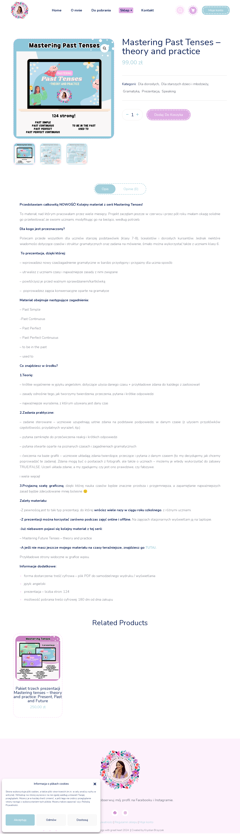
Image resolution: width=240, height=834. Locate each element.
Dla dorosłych (148, 84)
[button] (95, 784)
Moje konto (146, 822)
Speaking (169, 91)
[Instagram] (125, 813)
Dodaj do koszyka (168, 114)
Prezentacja (150, 91)
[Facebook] (115, 813)
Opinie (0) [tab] (131, 189)
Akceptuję (20, 820)
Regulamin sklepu (126, 822)
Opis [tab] (105, 189)
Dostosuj (82, 820)
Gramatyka (131, 91)
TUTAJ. (151, 547)
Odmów (51, 820)
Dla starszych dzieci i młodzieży (184, 84)
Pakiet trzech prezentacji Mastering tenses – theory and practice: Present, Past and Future (38, 695)
